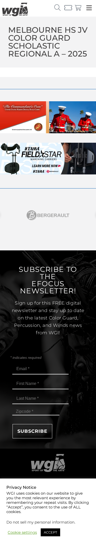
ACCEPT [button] (50, 532)
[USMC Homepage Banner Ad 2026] (48, 131)
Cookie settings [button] (22, 532)
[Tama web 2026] (48, 173)
